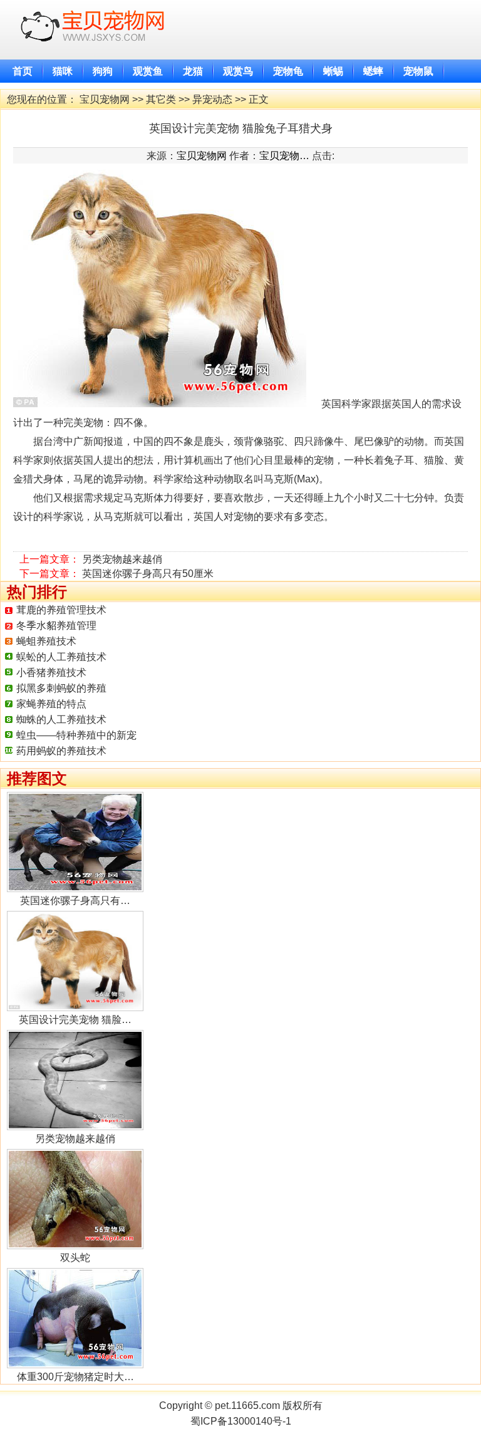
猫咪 (63, 71)
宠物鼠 (418, 71)
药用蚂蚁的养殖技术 (61, 751)
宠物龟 (288, 71)
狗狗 (103, 71)
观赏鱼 (148, 71)
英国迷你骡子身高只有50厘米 (148, 573)
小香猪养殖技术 (51, 672)
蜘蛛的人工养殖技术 (61, 719)
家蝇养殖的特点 (51, 704)
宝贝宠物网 (105, 99)
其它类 (161, 99)
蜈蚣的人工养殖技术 (61, 657)
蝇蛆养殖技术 (46, 641)
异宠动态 (212, 99)
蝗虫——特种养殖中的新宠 (76, 735)
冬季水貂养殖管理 (56, 625)
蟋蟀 (373, 71)
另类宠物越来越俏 (122, 559)
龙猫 (193, 71)
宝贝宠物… (284, 155)
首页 (23, 71)
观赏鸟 (238, 71)
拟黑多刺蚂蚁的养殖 (61, 688)
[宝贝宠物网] (96, 52)
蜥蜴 (333, 71)
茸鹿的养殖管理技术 (61, 610)
